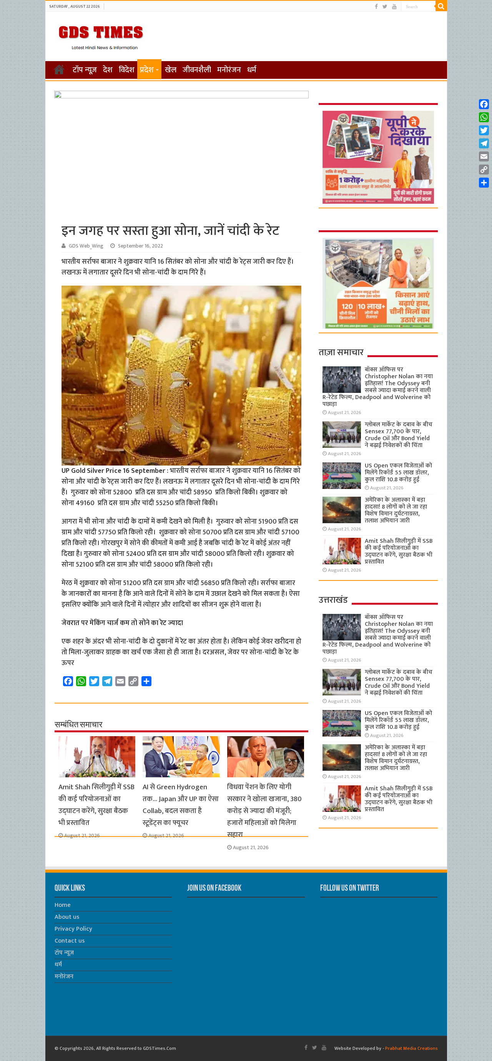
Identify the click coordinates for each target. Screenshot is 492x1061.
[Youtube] (394, 7)
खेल (170, 69)
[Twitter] (385, 7)
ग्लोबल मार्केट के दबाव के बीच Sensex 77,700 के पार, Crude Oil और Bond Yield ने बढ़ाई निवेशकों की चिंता (398, 435)
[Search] (441, 6)
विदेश (127, 69)
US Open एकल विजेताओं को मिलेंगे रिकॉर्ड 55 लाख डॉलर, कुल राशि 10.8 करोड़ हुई (398, 473)
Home (63, 905)
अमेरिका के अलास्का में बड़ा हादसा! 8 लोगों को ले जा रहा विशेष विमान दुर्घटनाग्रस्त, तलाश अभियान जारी (396, 510)
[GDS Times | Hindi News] (100, 36)
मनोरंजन (229, 69)
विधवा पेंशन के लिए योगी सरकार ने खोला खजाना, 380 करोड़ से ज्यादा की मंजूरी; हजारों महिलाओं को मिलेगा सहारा (264, 811)
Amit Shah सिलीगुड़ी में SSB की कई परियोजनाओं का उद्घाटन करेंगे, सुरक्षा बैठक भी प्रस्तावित (96, 805)
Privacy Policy (73, 929)
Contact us (70, 941)
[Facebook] (376, 7)
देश (108, 69)
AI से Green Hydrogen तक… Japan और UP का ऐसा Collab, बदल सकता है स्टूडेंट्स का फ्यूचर (181, 805)
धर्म (251, 69)
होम (59, 69)
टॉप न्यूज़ (85, 69)
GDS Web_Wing (86, 246)
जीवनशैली (197, 69)
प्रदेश (147, 69)
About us (67, 917)
